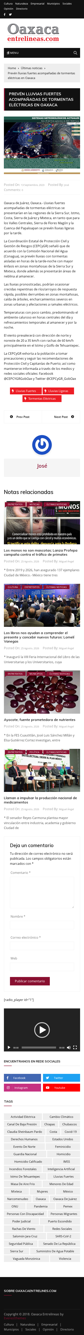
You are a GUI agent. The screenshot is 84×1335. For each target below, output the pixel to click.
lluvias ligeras (58, 391)
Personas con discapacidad (25, 1214)
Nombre (18, 916)
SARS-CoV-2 (63, 1236)
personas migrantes (64, 1214)
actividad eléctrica (23, 1117)
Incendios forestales (23, 1169)
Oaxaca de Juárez (65, 1199)
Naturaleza (21, 3)
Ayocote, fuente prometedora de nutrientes (39, 719)
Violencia (65, 1259)
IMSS (66, 1161)
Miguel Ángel (66, 561)
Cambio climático (61, 1117)
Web (14, 958)
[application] (42, 1029)
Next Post (61, 417)
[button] (42, 1030)
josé (66, 185)
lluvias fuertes (26, 391)
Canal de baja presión (22, 1124)
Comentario (21, 872)
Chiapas (49, 1124)
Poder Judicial (21, 1221)
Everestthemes (15, 1318)
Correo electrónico (26, 937)
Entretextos (15, 504)
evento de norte (24, 1147)
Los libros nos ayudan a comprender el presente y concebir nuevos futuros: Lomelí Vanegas (39, 637)
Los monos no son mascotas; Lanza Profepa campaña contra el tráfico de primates (40, 552)
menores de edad (61, 1184)
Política (34, 752)
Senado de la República (59, 1244)
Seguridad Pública (21, 1244)
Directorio (22, 8)
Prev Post (22, 417)
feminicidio (63, 1147)
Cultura (8, 3)
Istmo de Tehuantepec (25, 1176)
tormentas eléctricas (42, 398)
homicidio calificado (28, 1161)
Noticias (34, 504)
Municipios (53, 3)
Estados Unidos (62, 1139)
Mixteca (16, 1191)
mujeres (42, 1191)
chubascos (69, 1124)
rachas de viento (23, 1229)
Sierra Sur (16, 1251)
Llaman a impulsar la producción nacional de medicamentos (40, 800)
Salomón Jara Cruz (25, 1236)
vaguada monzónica (26, 1259)
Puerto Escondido (60, 1221)
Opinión (8, 8)
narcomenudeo (17, 1199)
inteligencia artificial (61, 1169)
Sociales (67, 3)
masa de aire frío (23, 1184)
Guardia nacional (25, 1154)
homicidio (64, 1154)
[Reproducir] (9, 1047)
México (68, 1191)
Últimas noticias (56, 504)
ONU (15, 1206)
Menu (14, 53)
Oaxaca (41, 1199)
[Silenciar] (69, 1047)
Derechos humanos (24, 1139)
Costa (53, 1132)
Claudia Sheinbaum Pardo (24, 1132)
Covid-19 (71, 1132)
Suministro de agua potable (55, 1251)
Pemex (67, 1206)
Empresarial (37, 3)
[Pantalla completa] (75, 1047)
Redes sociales (62, 1229)
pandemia (40, 1206)
